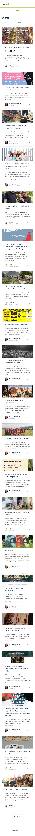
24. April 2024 (13, 646)
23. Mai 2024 (12, 568)
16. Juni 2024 (12, 418)
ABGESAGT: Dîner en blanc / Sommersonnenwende (14, 361)
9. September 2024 (14, 224)
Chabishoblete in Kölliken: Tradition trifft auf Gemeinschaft (16, 126)
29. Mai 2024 (12, 530)
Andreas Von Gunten (15, 103)
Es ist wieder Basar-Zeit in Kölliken (17, 49)
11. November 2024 (14, 66)
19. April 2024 (13, 769)
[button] (18, 10)
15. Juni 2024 (12, 454)
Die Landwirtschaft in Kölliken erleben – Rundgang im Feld (17, 475)
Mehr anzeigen (17, 816)
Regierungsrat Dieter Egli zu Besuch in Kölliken (17, 207)
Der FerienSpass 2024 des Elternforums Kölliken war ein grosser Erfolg (17, 668)
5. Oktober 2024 (13, 143)
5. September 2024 (14, 266)
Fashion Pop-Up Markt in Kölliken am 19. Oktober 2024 (17, 88)
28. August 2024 (13, 340)
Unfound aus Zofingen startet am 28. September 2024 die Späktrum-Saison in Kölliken (17, 166)
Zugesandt (12, 65)
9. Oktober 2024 (13, 105)
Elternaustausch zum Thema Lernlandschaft (14, 589)
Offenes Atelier (9, 550)
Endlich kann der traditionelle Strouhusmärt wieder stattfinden (15, 287)
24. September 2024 (14, 185)
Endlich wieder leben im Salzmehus (16, 789)
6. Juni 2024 (12, 492)
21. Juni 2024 (12, 380)
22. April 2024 (13, 731)
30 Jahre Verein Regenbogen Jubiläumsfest (14, 401)
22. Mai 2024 (12, 607)
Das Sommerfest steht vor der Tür (16, 324)
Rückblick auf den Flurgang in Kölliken (17, 438)
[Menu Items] (22, 830)
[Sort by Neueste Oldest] (19, 22)
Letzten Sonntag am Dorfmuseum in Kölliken (17, 513)
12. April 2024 (13, 807)
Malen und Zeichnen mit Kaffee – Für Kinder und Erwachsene (17, 629)
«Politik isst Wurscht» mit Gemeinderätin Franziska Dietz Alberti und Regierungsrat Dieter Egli (17, 246)
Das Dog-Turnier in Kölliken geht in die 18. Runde (17, 752)
